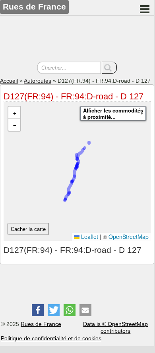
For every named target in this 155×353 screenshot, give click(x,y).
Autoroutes (37, 81)
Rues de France (41, 324)
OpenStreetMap (128, 237)
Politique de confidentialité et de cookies (51, 338)
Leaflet (88, 237)
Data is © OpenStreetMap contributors (115, 327)
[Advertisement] (77, 40)
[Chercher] (109, 68)
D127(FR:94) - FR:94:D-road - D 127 (73, 96)
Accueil (9, 81)
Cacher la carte (28, 229)
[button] (14, 113)
